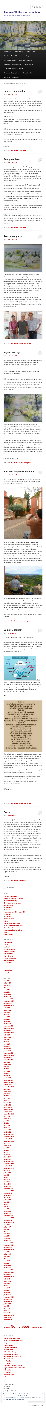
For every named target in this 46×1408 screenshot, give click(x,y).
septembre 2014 (9, 1301)
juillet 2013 (7, 1317)
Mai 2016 (6, 1258)
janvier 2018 (7, 1213)
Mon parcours (19, 51)
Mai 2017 (6, 1231)
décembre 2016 (8, 1243)
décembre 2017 (8, 1216)
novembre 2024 (9, 1028)
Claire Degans (8, 956)
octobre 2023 (8, 1057)
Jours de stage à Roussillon (19, 471)
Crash (7, 812)
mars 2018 (7, 1209)
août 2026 (7, 981)
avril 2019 (7, 1179)
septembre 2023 (9, 1060)
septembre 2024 (9, 1033)
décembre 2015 (8, 1270)
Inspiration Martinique (25, 60)
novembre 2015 (9, 1272)
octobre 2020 (8, 1139)
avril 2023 (7, 1071)
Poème (8, 910)
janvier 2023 (7, 1078)
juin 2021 (7, 1121)
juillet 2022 (7, 1091)
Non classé (14, 150)
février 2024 (7, 1048)
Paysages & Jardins (36, 1327)
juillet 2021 (7, 1118)
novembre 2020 (9, 1137)
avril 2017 (7, 1234)
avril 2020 (7, 1152)
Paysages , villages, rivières (12, 73)
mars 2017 (7, 1236)
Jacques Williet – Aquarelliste (22, 12)
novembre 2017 (9, 1218)
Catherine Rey (8, 954)
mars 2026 (7, 992)
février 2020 (7, 1157)
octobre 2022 (8, 1085)
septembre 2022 (9, 1087)
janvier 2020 (7, 1159)
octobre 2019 (8, 1166)
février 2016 (7, 1265)
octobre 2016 (8, 1247)
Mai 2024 (6, 1042)
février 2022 (7, 1103)
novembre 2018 (9, 1191)
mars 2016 (7, 1263)
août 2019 (7, 1170)
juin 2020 (7, 1148)
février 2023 (7, 1075)
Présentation (7, 51)
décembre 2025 (8, 999)
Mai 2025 (6, 1015)
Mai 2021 (6, 1123)
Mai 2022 (6, 1096)
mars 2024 (7, 1046)
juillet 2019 (7, 1173)
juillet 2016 (7, 1254)
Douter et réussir (13, 629)
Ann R (6, 945)
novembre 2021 (9, 1109)
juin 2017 (7, 1229)
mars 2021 (7, 1127)
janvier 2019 (7, 1186)
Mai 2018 (6, 1204)
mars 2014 (7, 1310)
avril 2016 (7, 1261)
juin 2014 (7, 1306)
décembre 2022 (8, 1080)
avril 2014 (7, 1308)
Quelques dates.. (13, 159)
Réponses (22, 150)
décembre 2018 (8, 1189)
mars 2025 (7, 1019)
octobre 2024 (8, 1030)
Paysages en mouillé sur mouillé (13, 69)
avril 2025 (7, 1017)
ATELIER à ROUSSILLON (14, 925)
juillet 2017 (7, 1227)
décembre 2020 (8, 1134)
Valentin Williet (8, 963)
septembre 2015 (9, 1277)
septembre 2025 (9, 1005)
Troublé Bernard (9, 960)
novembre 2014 (9, 1297)
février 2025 (7, 1021)
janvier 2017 (7, 1240)
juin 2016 (7, 1256)
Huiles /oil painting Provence (12, 64)
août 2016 (7, 1252)
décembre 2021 (8, 1107)
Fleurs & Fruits (27, 73)
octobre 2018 (8, 1193)
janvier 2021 (7, 1132)
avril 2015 (7, 1288)
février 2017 (7, 1238)
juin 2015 (7, 1283)
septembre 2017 (9, 1222)
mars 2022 (7, 1100)
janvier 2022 (7, 1105)
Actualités (7, 1327)
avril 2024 (7, 1044)
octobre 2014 (8, 1299)
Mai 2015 (6, 1286)
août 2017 (7, 1225)
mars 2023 (7, 1073)
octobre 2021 (8, 1112)
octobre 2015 (8, 1274)
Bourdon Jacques (9, 951)
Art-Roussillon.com (10, 949)
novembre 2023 (9, 1055)
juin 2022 (7, 1094)
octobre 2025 (8, 1003)
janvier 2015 (7, 1295)
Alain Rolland (8, 942)
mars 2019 (7, 1182)
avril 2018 (7, 1207)
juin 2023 (7, 1067)
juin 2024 (7, 1039)
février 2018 (7, 1211)
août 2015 (7, 1279)
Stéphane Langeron (10, 958)
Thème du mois (28, 64)
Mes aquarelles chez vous (11, 77)
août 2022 (7, 1089)
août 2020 (7, 1143)
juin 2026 (7, 985)
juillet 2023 (7, 1064)
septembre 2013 (9, 1315)
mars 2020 (7, 1155)
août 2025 (7, 1008)
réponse (22, 880)
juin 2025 (7, 1012)
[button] (23, 513)
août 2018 (7, 1198)
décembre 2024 (8, 1026)
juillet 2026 (7, 983)
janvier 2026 (7, 996)
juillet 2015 (7, 1281)
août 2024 (7, 1035)
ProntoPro (7, 973)
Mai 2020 (6, 1150)
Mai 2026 (6, 987)
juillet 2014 (7, 1304)
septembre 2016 (9, 1249)
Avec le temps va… (14, 236)
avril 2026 (7, 990)
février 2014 (7, 1313)
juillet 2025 (7, 1010)
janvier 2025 (7, 1024)
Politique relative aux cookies (15, 1400)
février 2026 (7, 994)
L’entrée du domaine (15, 91)
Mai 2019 (6, 1177)
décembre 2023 (8, 1053)
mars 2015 (7, 1290)
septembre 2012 (9, 1320)
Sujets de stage (12, 352)
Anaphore (9, 907)
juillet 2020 (7, 1146)
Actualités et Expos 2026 (11, 56)
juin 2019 (7, 1175)
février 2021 (7, 1130)
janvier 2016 (7, 1268)
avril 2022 (7, 1098)
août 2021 (7, 1116)
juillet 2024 (7, 1037)
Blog (34, 51)
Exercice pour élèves (10, 60)
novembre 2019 (9, 1164)
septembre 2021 (9, 1114)
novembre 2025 (9, 1001)
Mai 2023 (6, 1069)
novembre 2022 (9, 1082)
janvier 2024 (7, 1051)
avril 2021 (7, 1125)
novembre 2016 (9, 1245)
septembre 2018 (9, 1195)
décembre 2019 (8, 1161)
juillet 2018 (7, 1200)
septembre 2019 (9, 1168)
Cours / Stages (26, 56)
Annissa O (7, 947)
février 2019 (7, 1184)
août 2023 (7, 1062)
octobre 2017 (8, 1220)
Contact (8, 916)
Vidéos (28, 51)
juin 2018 (7, 1202)
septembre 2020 (9, 1141)
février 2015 (7, 1292)
